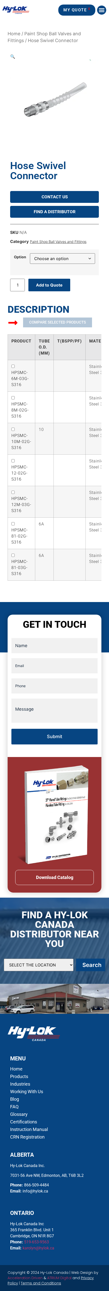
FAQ (14, 1106)
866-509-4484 (36, 1185)
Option (20, 257)
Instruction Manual (29, 1129)
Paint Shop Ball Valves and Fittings (58, 241)
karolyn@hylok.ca (38, 1248)
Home (14, 33)
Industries (20, 1084)
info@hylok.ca (35, 1191)
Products (19, 1076)
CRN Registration (27, 1137)
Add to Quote (49, 285)
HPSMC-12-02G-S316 (19, 473)
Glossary (19, 1114)
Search (91, 965)
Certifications (23, 1121)
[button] (101, 10)
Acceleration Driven (25, 1277)
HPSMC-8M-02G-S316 (20, 410)
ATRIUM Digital (59, 1277)
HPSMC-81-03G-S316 (19, 567)
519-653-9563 (36, 1242)
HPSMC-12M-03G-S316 (21, 504)
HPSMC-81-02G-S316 (19, 536)
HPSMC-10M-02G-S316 (21, 441)
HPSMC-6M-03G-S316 (20, 378)
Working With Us (26, 1091)
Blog (14, 1099)
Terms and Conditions (41, 1283)
